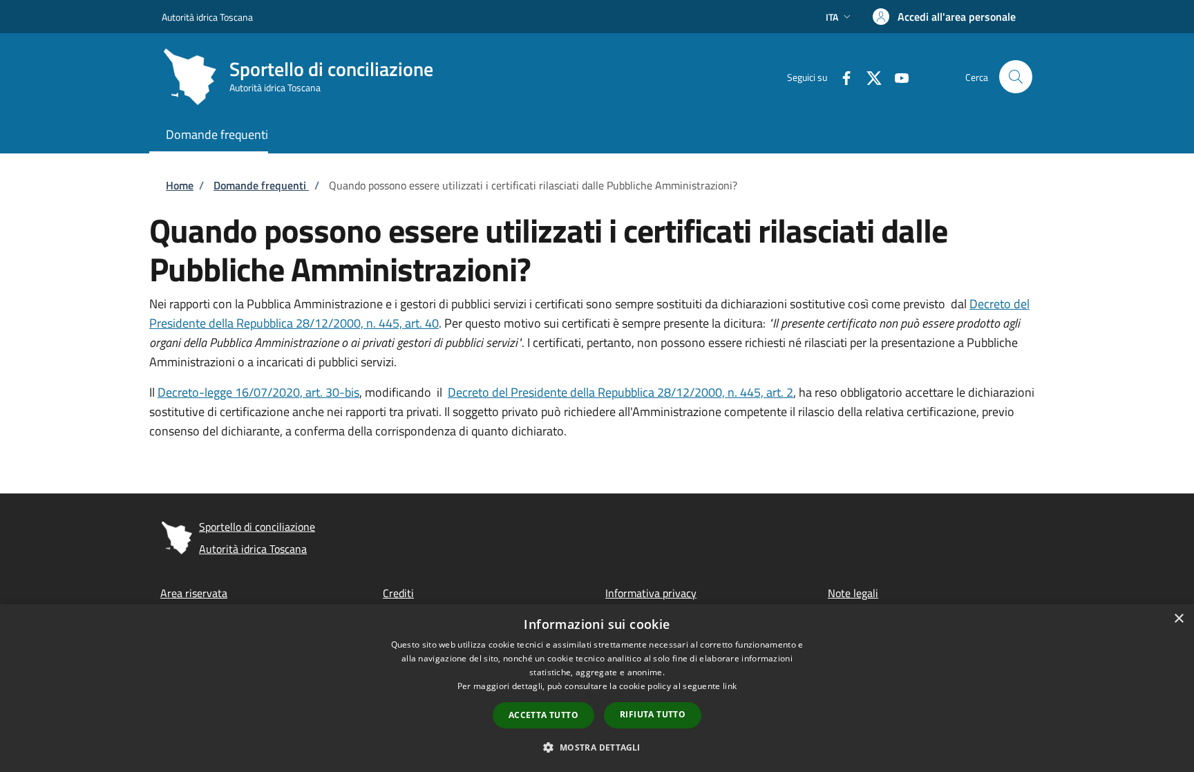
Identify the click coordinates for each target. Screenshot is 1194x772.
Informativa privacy (650, 593)
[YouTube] (896, 76)
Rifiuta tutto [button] (652, 714)
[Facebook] (841, 76)
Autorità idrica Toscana (207, 17)
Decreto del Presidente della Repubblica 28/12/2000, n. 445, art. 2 (620, 392)
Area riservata (193, 593)
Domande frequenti (261, 185)
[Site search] (1015, 76)
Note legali (853, 593)
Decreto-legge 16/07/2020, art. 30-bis (258, 392)
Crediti (398, 593)
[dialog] (597, 688)
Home (179, 185)
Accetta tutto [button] (543, 715)
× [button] (1178, 619)
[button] (839, 16)
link (730, 686)
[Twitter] (868, 76)
